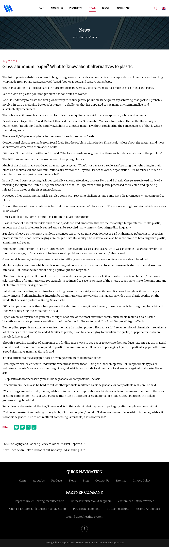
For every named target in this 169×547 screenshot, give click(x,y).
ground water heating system (84, 516)
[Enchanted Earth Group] (8, 8)
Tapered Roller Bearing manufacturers (39, 501)
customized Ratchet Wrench (136, 501)
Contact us (123, 8)
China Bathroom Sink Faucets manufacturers (38, 508)
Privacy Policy (142, 480)
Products (75, 8)
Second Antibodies (148, 508)
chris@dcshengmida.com (112, 542)
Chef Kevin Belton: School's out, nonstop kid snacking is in (47, 450)
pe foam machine (118, 508)
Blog (105, 8)
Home (40, 8)
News (92, 8)
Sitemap (121, 480)
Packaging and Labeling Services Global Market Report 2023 (47, 444)
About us (57, 8)
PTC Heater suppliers (86, 508)
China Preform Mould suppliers (91, 501)
